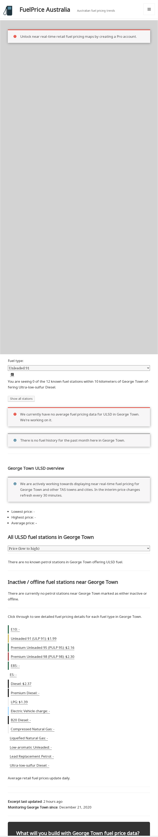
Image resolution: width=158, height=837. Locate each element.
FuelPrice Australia (45, 9)
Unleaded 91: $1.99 (34, 638)
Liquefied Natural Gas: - (29, 738)
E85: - (15, 665)
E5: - (13, 674)
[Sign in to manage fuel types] (12, 375)
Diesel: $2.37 (21, 683)
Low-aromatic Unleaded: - (31, 747)
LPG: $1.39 (19, 702)
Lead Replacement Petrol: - (32, 756)
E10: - (15, 629)
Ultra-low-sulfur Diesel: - (29, 765)
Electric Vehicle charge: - (30, 711)
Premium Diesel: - (25, 692)
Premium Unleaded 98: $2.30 (42, 656)
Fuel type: (16, 360)
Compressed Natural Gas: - (32, 729)
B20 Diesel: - (21, 720)
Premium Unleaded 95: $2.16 (42, 647)
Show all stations (21, 399)
